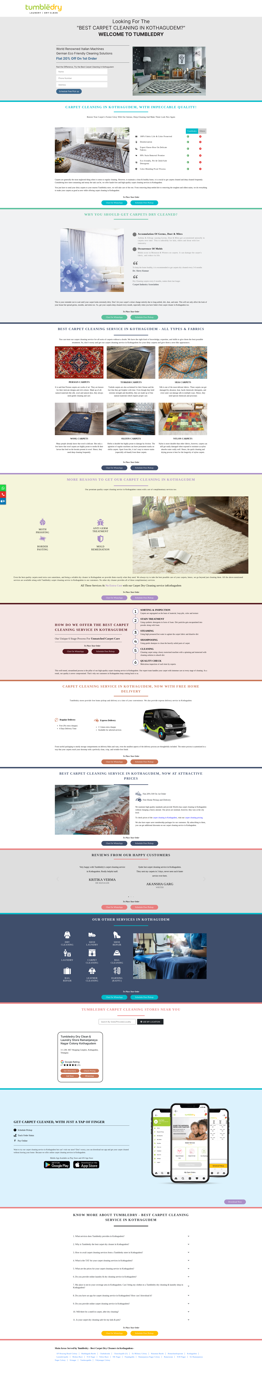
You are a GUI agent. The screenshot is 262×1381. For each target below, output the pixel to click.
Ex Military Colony (139, 1354)
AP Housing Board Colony (66, 1354)
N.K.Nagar (91, 1357)
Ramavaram (168, 1357)
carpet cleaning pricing (194, 818)
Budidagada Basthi (88, 1354)
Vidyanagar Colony (102, 1360)
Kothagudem (192, 1354)
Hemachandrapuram (175, 1354)
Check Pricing (89, 1071)
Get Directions (70, 1071)
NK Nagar (117, 1357)
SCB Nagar (181, 1357)
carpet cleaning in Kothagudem (165, 818)
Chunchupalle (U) (121, 1354)
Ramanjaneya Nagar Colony (149, 1357)
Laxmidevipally (62, 1357)
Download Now (235, 1202)
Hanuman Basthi (157, 1354)
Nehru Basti (104, 1357)
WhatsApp (89, 1076)
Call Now (70, 1076)
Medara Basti (77, 1357)
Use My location (151, 1022)
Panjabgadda (129, 1357)
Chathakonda (105, 1354)
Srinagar (73, 1360)
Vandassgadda (85, 1360)
